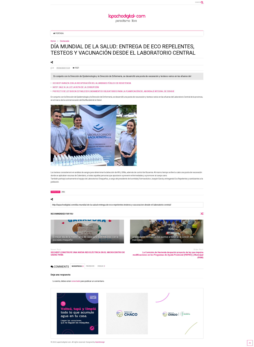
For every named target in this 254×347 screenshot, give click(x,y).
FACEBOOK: (90, 266)
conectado (75, 281)
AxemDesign (100, 342)
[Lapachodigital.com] (127, 26)
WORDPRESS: (77, 266)
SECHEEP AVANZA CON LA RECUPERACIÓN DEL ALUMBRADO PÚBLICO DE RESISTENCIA (92, 83)
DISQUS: (101, 266)
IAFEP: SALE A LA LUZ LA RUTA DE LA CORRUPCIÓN (76, 87)
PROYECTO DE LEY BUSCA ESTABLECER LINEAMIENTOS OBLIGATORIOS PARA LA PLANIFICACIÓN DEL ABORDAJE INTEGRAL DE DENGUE (113, 91)
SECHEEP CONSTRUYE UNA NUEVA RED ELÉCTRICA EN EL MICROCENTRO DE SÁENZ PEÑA (88, 253)
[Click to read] (87, 231)
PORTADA (59, 33)
